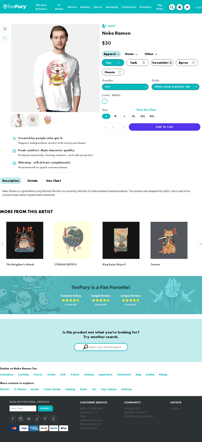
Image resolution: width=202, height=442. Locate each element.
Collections (129, 7)
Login (198, 7)
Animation (6, 374)
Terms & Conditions (138, 416)
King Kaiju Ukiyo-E (114, 264)
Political (126, 389)
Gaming (85, 7)
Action (75, 374)
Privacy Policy (135, 412)
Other (149, 54)
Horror (98, 7)
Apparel (110, 54)
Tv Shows (20, 389)
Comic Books (52, 389)
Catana (155, 264)
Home (130, 54)
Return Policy (91, 424)
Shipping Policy (91, 420)
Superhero (105, 374)
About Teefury (91, 408)
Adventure (124, 374)
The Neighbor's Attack (20, 264)
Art (94, 389)
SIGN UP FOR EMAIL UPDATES (29, 401)
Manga (163, 374)
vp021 (112, 26)
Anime (51, 374)
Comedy (23, 374)
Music (83, 389)
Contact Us (88, 412)
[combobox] (101, 347)
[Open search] (172, 7)
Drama (150, 374)
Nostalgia (112, 7)
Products (145, 7)
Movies (72, 7)
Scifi (63, 374)
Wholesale (88, 428)
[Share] (5, 31)
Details (33, 181)
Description (10, 181)
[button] (5, 38)
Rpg (138, 374)
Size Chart (53, 181)
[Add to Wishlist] (5, 38)
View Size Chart (146, 109)
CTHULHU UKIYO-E (65, 264)
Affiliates (131, 408)
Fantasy (89, 374)
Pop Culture (109, 389)
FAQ (83, 416)
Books (35, 389)
